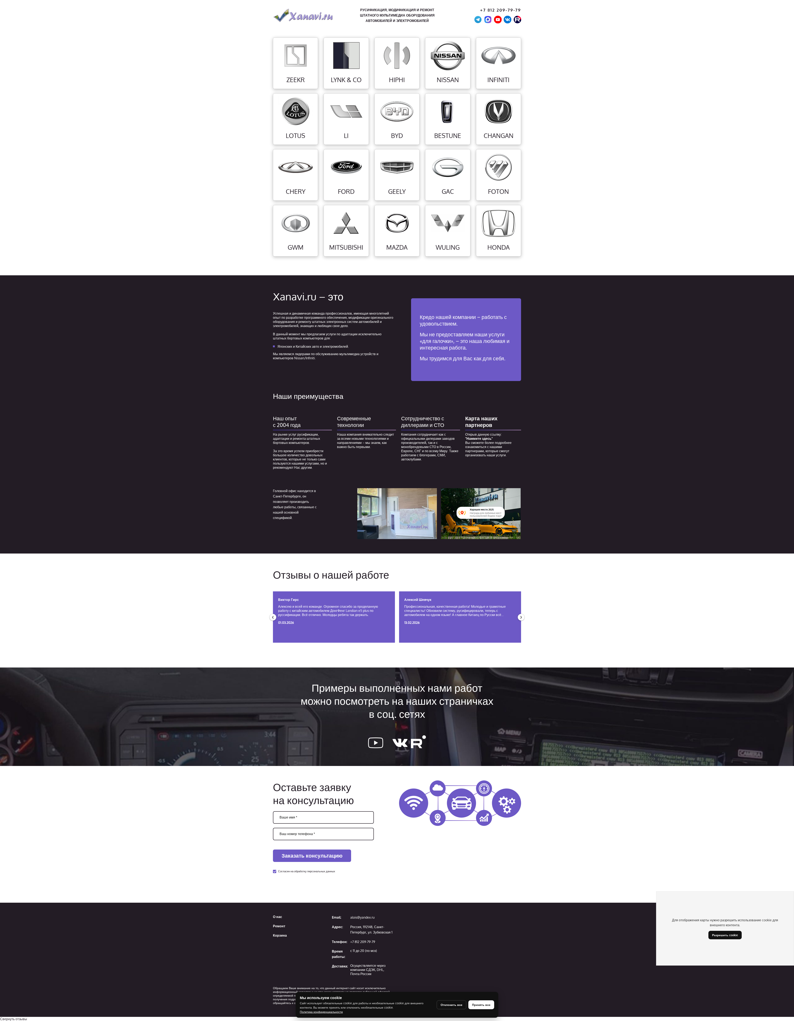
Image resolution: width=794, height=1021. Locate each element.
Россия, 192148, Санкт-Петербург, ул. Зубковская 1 (371, 929)
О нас (277, 917)
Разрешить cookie (725, 935)
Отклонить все (451, 1005)
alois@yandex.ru (362, 917)
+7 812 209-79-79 (500, 10)
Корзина (280, 935)
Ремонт (279, 926)
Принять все (481, 1005)
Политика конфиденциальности (321, 1012)
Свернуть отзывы (13, 1019)
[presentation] (273, 617)
